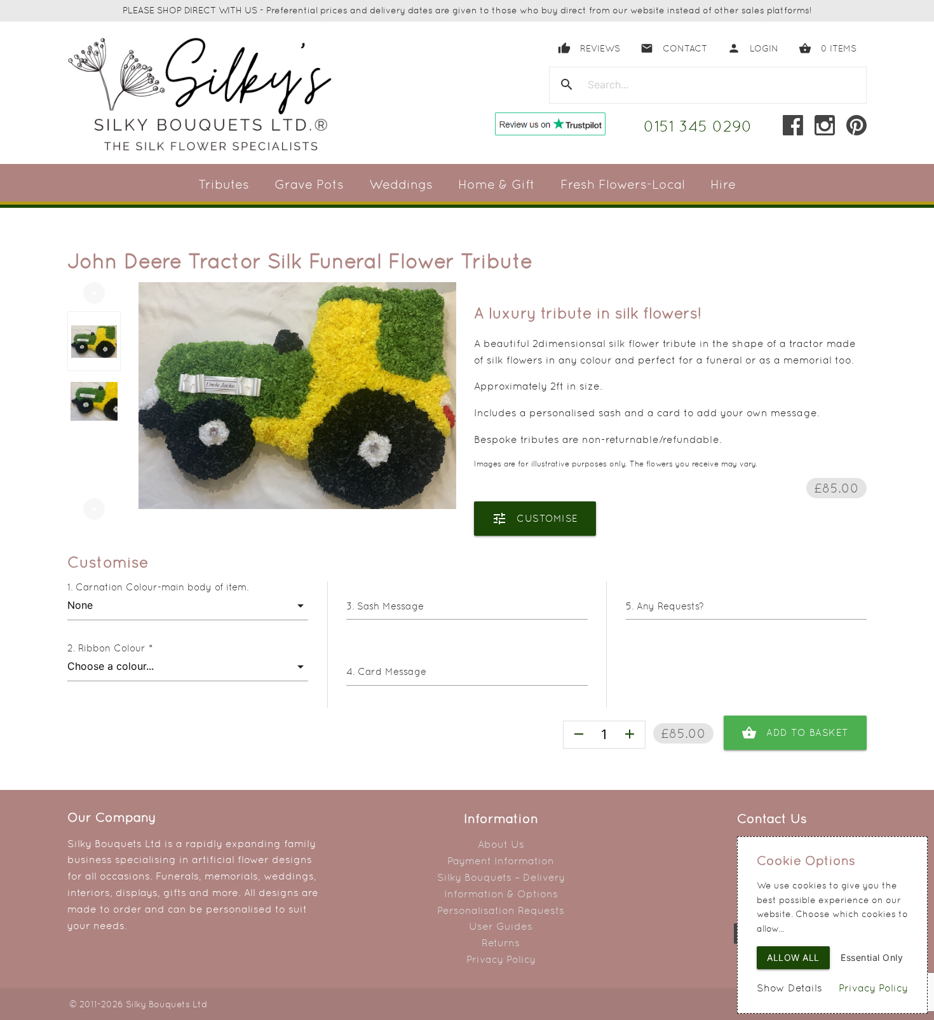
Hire (723, 184)
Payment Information (500, 861)
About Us (501, 844)
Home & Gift (496, 184)
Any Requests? (670, 606)
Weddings (401, 184)
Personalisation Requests (500, 910)
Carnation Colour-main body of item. (162, 586)
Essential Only (872, 957)
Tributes (223, 184)
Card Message (392, 671)
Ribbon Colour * (115, 648)
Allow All (793, 957)
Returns (501, 943)
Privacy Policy (501, 959)
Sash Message (390, 606)
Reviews (589, 48)
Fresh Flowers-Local (622, 184)
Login (753, 48)
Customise (535, 518)
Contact (673, 48)
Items (827, 48)
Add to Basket (795, 732)
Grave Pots (309, 184)
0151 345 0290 (698, 126)
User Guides (500, 926)
